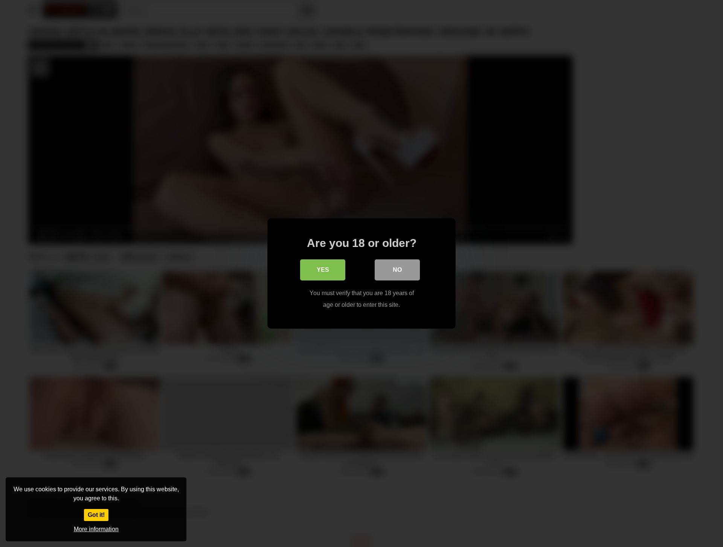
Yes (323, 270)
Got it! (96, 515)
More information (96, 529)
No (397, 270)
